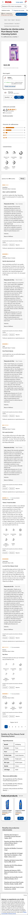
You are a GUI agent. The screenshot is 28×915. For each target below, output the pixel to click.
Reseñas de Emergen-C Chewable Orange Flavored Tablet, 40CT (12, 836)
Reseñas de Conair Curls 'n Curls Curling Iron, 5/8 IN (14, 888)
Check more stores (10, 86)
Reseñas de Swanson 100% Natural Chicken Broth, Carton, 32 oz (13, 871)
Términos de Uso (12, 913)
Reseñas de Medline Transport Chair (13, 849)
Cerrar (25, 895)
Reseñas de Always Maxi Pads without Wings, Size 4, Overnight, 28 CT (13, 843)
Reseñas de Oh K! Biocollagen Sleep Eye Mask (13, 866)
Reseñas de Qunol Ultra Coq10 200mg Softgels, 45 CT (13, 878)
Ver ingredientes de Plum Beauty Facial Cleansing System (12, 779)
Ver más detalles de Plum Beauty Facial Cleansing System (12, 784)
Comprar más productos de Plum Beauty (13, 789)
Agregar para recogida (19, 97)
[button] (3, 726)
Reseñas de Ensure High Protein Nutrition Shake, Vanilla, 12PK (13, 883)
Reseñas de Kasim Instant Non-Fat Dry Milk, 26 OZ (13, 861)
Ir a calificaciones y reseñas (9, 37)
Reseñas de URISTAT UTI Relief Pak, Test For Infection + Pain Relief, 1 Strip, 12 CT (13, 854)
